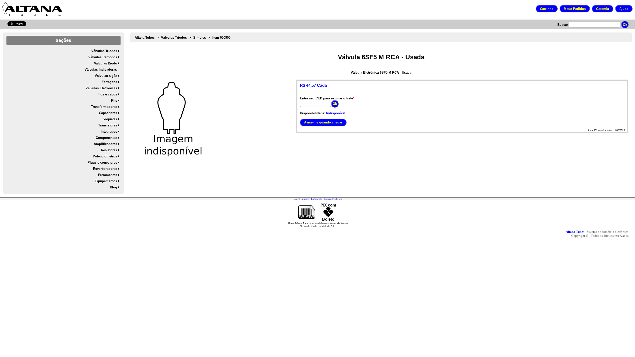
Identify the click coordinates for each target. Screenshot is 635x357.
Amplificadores (105, 144)
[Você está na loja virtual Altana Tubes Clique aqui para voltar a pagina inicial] (32, 9)
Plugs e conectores (102, 162)
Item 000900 (221, 37)
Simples (199, 37)
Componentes (106, 138)
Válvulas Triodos (104, 51)
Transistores (107, 125)
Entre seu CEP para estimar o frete (326, 98)
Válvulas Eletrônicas (101, 88)
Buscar (562, 25)
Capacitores (108, 113)
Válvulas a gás (106, 76)
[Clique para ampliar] (173, 119)
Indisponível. (336, 113)
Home (296, 199)
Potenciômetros (105, 156)
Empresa (305, 199)
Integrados (109, 131)
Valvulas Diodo (105, 63)
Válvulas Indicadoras (101, 69)
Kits (114, 100)
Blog (113, 187)
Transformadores (104, 107)
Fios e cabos (107, 94)
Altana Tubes (145, 37)
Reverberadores (105, 169)
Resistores (109, 150)
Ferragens (109, 82)
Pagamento (316, 199)
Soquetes (110, 119)
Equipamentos (106, 181)
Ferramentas (107, 175)
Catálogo (337, 199)
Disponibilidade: (312, 113)
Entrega (327, 199)
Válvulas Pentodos (102, 57)
